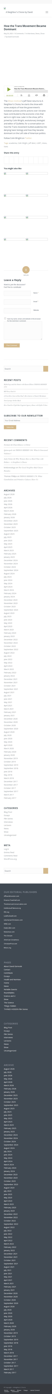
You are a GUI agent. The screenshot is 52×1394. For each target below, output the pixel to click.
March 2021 (9, 709)
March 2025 (9, 550)
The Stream (8, 936)
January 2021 (9, 715)
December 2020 (11, 718)
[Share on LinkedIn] (26, 160)
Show (42, 33)
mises (44, 143)
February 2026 (10, 514)
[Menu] (47, 12)
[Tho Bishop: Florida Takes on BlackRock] (15, 183)
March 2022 (9, 669)
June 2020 (8, 738)
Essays (7, 815)
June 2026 (8, 501)
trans (6, 146)
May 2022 (8, 662)
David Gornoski (13, 37)
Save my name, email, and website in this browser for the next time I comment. (24, 320)
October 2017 (10, 788)
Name (36, 293)
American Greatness (11, 940)
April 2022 (8, 666)
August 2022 (9, 652)
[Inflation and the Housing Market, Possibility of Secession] (37, 227)
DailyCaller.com (9, 928)
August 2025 (9, 534)
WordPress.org (10, 859)
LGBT (39, 143)
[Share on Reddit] (40, 160)
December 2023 (11, 600)
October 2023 (10, 606)
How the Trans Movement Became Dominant (25, 27)
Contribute (8, 973)
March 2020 (9, 748)
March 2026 (9, 511)
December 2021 (11, 679)
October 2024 (10, 567)
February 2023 (10, 633)
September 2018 (11, 768)
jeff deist (32, 143)
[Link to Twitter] (39, 1387)
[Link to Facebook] (35, 1387)
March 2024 (9, 590)
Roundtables (9, 992)
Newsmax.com (9, 932)
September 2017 (11, 791)
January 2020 (9, 755)
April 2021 (8, 705)
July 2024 (7, 577)
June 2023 (8, 619)
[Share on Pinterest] (21, 160)
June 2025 (8, 540)
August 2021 (9, 692)
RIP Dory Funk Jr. (10, 391)
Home (6, 983)
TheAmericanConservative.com (15, 904)
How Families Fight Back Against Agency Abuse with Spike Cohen (25, 405)
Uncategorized (10, 835)
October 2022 (10, 646)
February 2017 (10, 798)
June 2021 (8, 699)
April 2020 (8, 745)
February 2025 (10, 553)
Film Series (8, 818)
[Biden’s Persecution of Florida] (15, 205)
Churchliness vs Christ (21, 445)
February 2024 (10, 593)
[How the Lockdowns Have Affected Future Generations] (15, 249)
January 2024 (9, 596)
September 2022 (11, 649)
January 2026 (9, 517)
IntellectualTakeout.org (12, 908)
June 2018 (8, 771)
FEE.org (6, 912)
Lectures (7, 825)
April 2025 (8, 547)
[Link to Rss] (46, 1387)
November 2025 (11, 524)
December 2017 (11, 781)
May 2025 (8, 544)
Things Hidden (10, 1006)
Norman (7, 445)
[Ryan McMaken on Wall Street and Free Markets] (37, 205)
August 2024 (9, 573)
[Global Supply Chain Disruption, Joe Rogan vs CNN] (37, 249)
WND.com (7, 924)
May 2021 (8, 702)
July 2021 (7, 695)
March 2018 (9, 778)
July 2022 (7, 656)
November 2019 (11, 758)
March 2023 (9, 629)
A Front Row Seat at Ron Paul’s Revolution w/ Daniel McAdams (25, 396)
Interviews (31, 33)
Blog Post (8, 812)
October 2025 (10, 527)
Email (35, 301)
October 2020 (10, 725)
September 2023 (11, 610)
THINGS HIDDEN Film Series (16, 1009)
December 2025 (11, 520)
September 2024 (11, 570)
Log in (6, 849)
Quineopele (8, 450)
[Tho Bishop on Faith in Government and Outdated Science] (37, 183)
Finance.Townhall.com (12, 900)
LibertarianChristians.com (13, 920)
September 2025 (11, 530)
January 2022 (9, 676)
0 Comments (19, 33)
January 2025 (9, 557)
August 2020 (9, 732)
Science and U (9, 996)
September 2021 (11, 689)
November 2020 (11, 722)
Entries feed (9, 852)
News (38, 33)
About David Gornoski (13, 966)
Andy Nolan (8, 459)
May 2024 (8, 583)
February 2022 (10, 672)
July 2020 (7, 735)
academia (13, 143)
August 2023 (9, 613)
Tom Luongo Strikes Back (12, 400)
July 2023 (7, 616)
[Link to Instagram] (43, 1387)
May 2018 (8, 775)
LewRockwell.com (10, 916)
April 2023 (8, 626)
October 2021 (10, 685)
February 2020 (10, 751)
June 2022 (8, 659)
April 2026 (8, 507)
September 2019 (11, 765)
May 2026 (8, 504)
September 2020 (11, 728)
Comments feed (10, 855)
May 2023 (8, 623)
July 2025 (7, 537)
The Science (9, 1002)
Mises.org (7, 948)
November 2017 (11, 784)
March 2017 (9, 794)
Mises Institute (15, 101)
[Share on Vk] (35, 160)
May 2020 (8, 742)
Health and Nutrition (12, 979)
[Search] (41, 12)
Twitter (28, 138)
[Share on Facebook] (6, 160)
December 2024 (11, 560)
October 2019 (10, 761)
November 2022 (11, 643)
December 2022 (11, 639)
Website (36, 310)
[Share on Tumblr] (31, 160)
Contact (7, 969)
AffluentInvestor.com (11, 896)
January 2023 (9, 636)
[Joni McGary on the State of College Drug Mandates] (15, 227)
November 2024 (11, 563)
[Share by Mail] (45, 160)
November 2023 (11, 603)
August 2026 (9, 494)
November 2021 (11, 682)
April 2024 (8, 586)
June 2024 (8, 580)
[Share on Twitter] (11, 160)
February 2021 (10, 712)
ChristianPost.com (10, 944)
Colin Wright (22, 143)
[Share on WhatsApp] (16, 160)
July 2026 (7, 497)
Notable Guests (10, 989)
